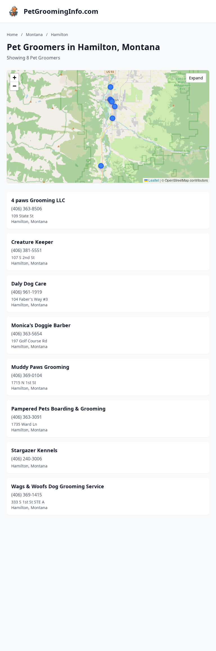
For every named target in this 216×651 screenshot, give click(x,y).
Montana (34, 34)
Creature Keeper (32, 241)
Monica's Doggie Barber (41, 325)
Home (12, 34)
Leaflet (153, 180)
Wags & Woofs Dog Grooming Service (57, 486)
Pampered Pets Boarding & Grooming (58, 408)
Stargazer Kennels (34, 450)
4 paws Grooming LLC (38, 200)
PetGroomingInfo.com (61, 11)
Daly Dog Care (28, 283)
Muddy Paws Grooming (40, 367)
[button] (112, 118)
